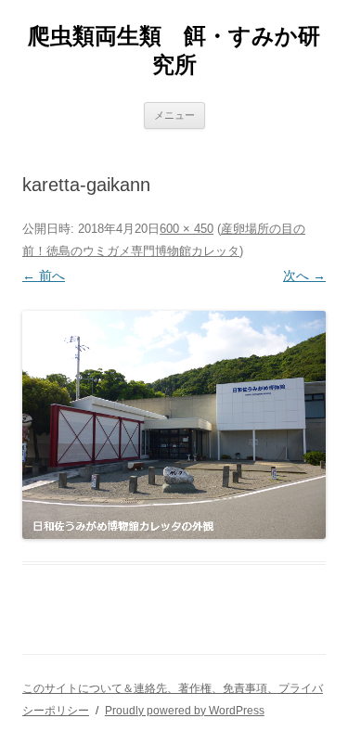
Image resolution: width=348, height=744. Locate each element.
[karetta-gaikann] (174, 424)
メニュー (174, 115)
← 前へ (43, 275)
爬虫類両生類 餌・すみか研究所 (174, 50)
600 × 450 (186, 229)
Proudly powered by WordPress (184, 710)
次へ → (304, 275)
